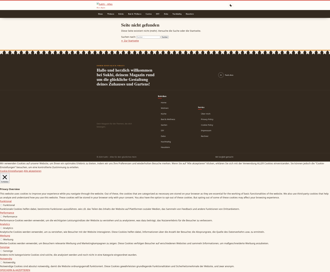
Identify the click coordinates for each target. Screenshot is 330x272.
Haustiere (190, 13)
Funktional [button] (6, 201)
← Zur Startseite (130, 40)
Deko (166, 13)
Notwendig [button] (6, 258)
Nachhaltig (176, 13)
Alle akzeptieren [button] (32, 170)
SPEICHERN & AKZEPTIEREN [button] (15, 270)
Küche (121, 13)
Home (100, 13)
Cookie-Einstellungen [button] (11, 170)
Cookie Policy (207, 125)
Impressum (206, 130)
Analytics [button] (5, 224)
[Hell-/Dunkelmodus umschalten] (230, 5)
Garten (149, 13)
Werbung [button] (5, 235)
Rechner (204, 136)
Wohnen (110, 13)
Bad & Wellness (134, 13)
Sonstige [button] (5, 247)
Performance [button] (7, 212)
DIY (158, 13)
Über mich (205, 113)
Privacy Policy (207, 119)
